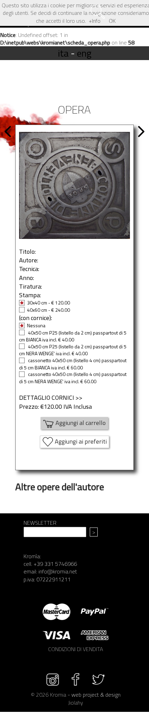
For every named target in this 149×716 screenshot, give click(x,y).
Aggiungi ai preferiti (80, 441)
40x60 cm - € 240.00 (48, 309)
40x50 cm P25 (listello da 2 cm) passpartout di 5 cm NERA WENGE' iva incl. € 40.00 (72, 350)
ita (63, 53)
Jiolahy (75, 702)
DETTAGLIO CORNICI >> (50, 397)
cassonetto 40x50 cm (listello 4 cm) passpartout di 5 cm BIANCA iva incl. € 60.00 (72, 364)
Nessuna (36, 325)
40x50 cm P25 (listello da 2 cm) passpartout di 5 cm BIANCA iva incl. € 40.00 (72, 336)
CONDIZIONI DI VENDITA (75, 649)
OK (112, 21)
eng (84, 53)
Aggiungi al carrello (80, 422)
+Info (94, 21)
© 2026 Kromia (48, 694)
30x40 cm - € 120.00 (48, 302)
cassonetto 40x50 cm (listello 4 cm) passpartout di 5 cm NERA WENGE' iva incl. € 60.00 (72, 377)
